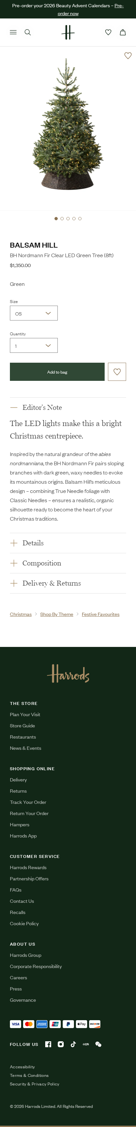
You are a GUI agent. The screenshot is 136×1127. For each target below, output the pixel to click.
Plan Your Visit (25, 714)
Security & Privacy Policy (34, 1084)
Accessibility (22, 1067)
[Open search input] (27, 32)
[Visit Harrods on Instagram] (61, 1044)
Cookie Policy (24, 923)
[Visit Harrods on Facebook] (48, 1044)
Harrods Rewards (28, 867)
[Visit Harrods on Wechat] (98, 1044)
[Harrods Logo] (68, 673)
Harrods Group (25, 954)
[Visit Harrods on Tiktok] (73, 1044)
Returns (18, 790)
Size (14, 301)
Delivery (18, 779)
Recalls (17, 911)
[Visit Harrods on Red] (86, 1044)
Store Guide (22, 725)
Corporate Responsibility (36, 965)
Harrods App (23, 835)
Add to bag (57, 372)
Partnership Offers (29, 878)
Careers (18, 977)
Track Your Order (28, 801)
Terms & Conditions (29, 1075)
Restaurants (23, 736)
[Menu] (13, 32)
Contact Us (22, 900)
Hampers (19, 824)
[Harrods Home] (68, 32)
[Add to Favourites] (128, 56)
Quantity (18, 333)
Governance (23, 999)
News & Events (25, 747)
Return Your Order (29, 812)
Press (16, 988)
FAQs (15, 889)
